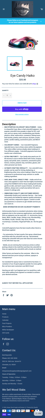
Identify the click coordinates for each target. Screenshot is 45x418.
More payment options (22, 114)
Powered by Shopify (32, 407)
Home (4, 314)
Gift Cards (5, 333)
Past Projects (6, 323)
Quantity (5, 90)
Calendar (5, 320)
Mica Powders (7, 326)
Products (5, 317)
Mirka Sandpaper (8, 330)
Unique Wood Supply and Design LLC (16, 407)
